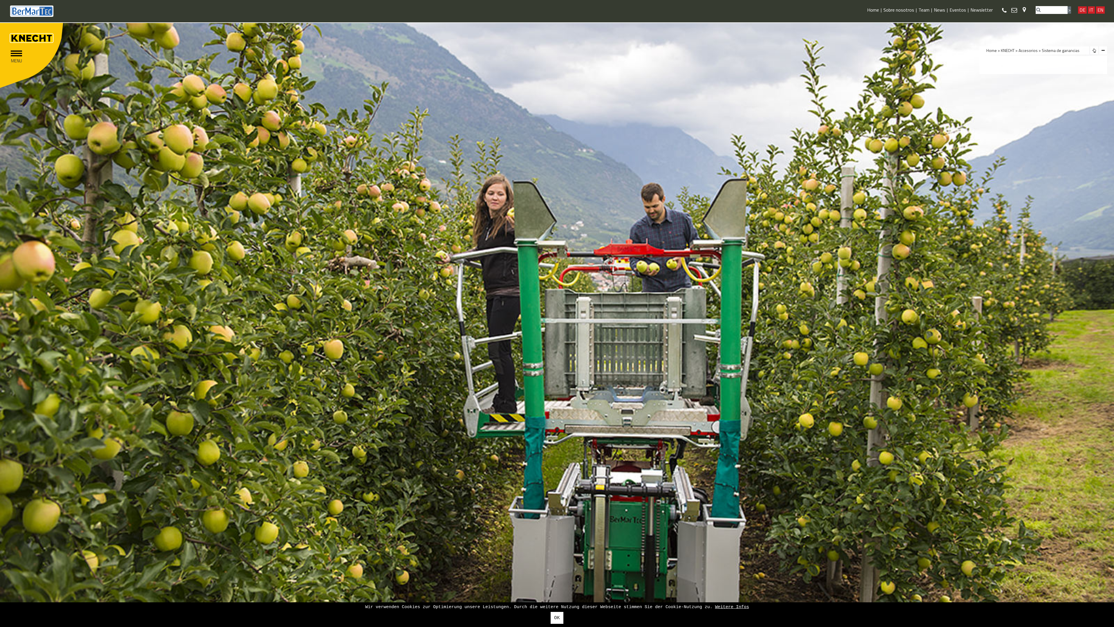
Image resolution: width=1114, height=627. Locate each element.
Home (873, 9)
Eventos (958, 9)
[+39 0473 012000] (1004, 10)
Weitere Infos (732, 607)
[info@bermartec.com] (1014, 10)
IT (1091, 9)
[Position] (1024, 9)
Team (923, 9)
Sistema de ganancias (1060, 50)
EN (1100, 9)
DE (1082, 9)
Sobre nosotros (898, 9)
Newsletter (981, 9)
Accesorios (1029, 50)
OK (557, 618)
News (939, 9)
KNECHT (1007, 50)
